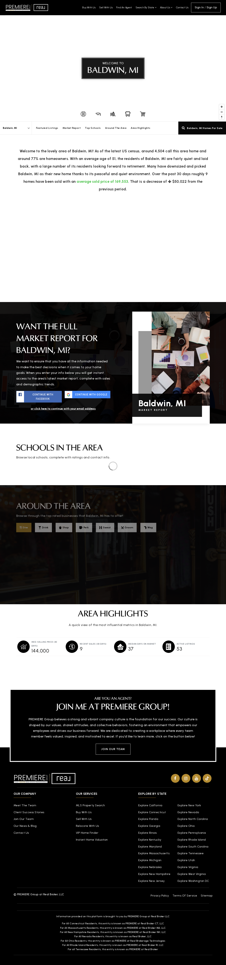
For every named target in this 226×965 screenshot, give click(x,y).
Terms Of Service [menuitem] (185, 895)
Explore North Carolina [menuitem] (193, 819)
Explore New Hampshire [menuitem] (154, 874)
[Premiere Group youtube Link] (196, 778)
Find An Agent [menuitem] (124, 7)
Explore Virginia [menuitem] (188, 867)
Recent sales (93, 644)
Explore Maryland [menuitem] (150, 846)
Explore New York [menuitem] (189, 805)
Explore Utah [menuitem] (186, 860)
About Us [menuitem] (165, 7)
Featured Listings (47, 128)
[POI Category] (83, 114)
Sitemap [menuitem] (207, 895)
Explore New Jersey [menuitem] (151, 881)
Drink (45, 527)
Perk (86, 527)
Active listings (186, 644)
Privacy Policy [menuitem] (160, 895)
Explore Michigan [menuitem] (150, 860)
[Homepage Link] (26, 7)
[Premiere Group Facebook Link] (175, 778)
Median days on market (142, 644)
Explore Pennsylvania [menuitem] (192, 832)
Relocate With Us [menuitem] (87, 826)
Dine (25, 527)
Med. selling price (44, 644)
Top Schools (93, 128)
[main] (113, 338)
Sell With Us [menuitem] (106, 7)
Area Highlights (140, 128)
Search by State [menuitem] (145, 7)
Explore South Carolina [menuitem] (193, 846)
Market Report (72, 128)
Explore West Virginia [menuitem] (192, 874)
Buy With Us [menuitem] (89, 7)
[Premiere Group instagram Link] (186, 778)
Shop (66, 527)
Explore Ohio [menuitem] (186, 826)
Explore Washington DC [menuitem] (193, 881)
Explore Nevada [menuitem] (188, 812)
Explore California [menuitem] (150, 805)
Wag (150, 527)
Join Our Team (113, 749)
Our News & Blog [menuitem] (25, 826)
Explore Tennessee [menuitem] (191, 853)
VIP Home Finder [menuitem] (87, 832)
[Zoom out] (221, 111)
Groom (129, 527)
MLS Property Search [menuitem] (90, 805)
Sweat (107, 527)
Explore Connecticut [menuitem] (152, 812)
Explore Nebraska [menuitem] (150, 867)
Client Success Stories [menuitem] (29, 812)
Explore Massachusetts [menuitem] (154, 853)
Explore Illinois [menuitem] (147, 832)
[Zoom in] (221, 106)
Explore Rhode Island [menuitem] (192, 839)
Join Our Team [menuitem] (24, 819)
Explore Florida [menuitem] (148, 819)
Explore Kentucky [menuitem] (149, 839)
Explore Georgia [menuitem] (149, 826)
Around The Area (116, 128)
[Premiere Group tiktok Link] (207, 778)
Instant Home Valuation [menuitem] (92, 839)
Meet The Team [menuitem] (25, 805)
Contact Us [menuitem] (182, 7)
